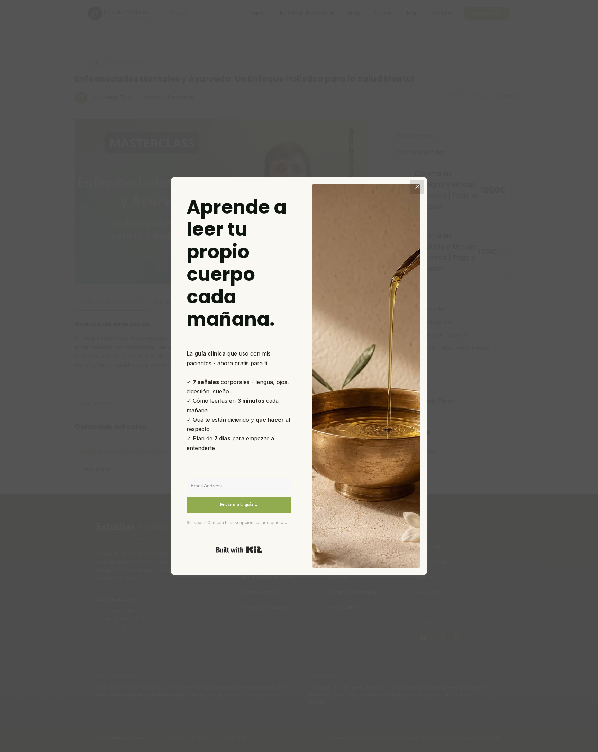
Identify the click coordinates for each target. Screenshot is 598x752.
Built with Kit (239, 550)
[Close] (417, 187)
